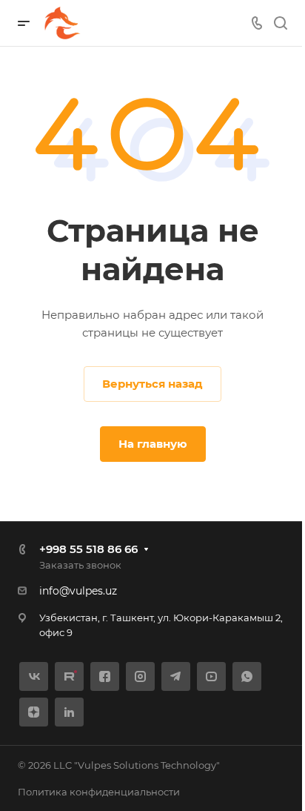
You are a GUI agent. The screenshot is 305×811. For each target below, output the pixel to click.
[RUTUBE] (69, 676)
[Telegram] (175, 676)
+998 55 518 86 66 (88, 549)
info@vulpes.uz (78, 591)
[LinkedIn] (69, 712)
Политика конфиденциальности (99, 792)
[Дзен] (33, 712)
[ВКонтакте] (33, 676)
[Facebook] (104, 676)
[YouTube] (211, 676)
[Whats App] (246, 676)
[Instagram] (140, 676)
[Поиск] (280, 23)
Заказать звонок (80, 565)
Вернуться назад (152, 384)
